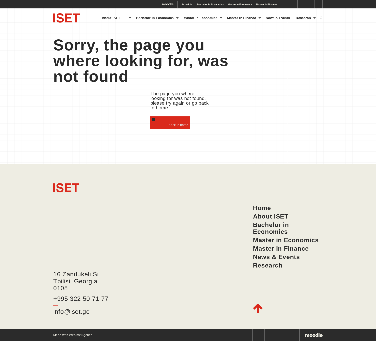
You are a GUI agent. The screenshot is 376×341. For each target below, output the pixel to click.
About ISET (114, 18)
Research (303, 18)
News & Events (278, 18)
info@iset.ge (71, 311)
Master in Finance (266, 4)
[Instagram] (293, 4)
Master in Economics (240, 4)
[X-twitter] (318, 4)
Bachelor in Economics (210, 4)
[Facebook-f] (285, 4)
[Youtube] (310, 4)
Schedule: (187, 4)
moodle (168, 4)
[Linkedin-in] (301, 4)
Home (262, 207)
